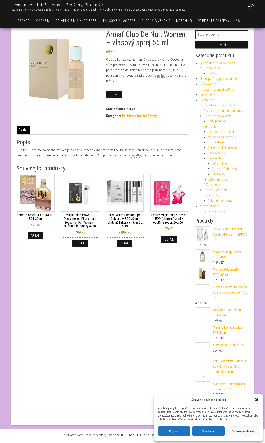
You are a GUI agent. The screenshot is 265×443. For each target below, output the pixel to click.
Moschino (184, 21)
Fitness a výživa (214, 211)
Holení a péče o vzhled (218, 116)
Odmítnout (208, 431)
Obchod (23, 21)
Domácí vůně (212, 68)
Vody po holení (217, 121)
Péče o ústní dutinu (216, 190)
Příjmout (174, 431)
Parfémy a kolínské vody (139, 116)
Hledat (222, 45)
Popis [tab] (22, 130)
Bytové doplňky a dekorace (217, 63)
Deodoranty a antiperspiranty (223, 111)
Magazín (42, 21)
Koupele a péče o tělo (222, 137)
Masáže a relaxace (216, 180)
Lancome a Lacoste (119, 21)
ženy (121, 65)
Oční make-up (216, 142)
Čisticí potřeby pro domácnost (219, 79)
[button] (257, 400)
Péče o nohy (212, 185)
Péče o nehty (216, 153)
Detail (114, 94)
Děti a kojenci (208, 84)
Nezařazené (207, 95)
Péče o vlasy (212, 195)
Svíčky (212, 74)
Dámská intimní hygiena (219, 105)
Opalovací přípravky (224, 169)
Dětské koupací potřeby (219, 89)
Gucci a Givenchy (156, 21)
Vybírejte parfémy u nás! (219, 21)
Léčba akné (219, 164)
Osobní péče (207, 100)
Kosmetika (210, 127)
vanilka (160, 75)
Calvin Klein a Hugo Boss (76, 21)
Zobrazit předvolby (242, 431)
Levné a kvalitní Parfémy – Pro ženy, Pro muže (57, 4)
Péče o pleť (215, 158)
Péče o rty (218, 174)
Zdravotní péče (209, 206)
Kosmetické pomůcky (222, 132)
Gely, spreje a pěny (220, 201)
